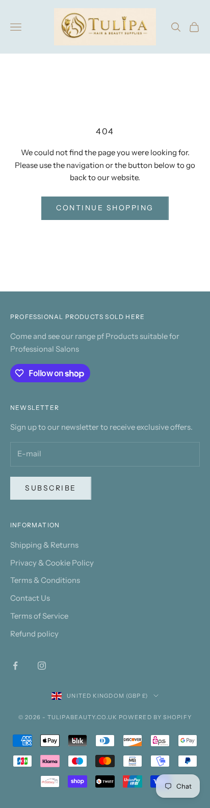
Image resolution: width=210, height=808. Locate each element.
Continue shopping (105, 207)
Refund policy (34, 634)
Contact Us (30, 598)
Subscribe (50, 488)
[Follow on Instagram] (42, 665)
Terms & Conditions (45, 580)
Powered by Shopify (155, 717)
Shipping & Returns (44, 545)
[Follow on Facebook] (15, 665)
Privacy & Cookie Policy (52, 563)
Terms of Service (39, 616)
